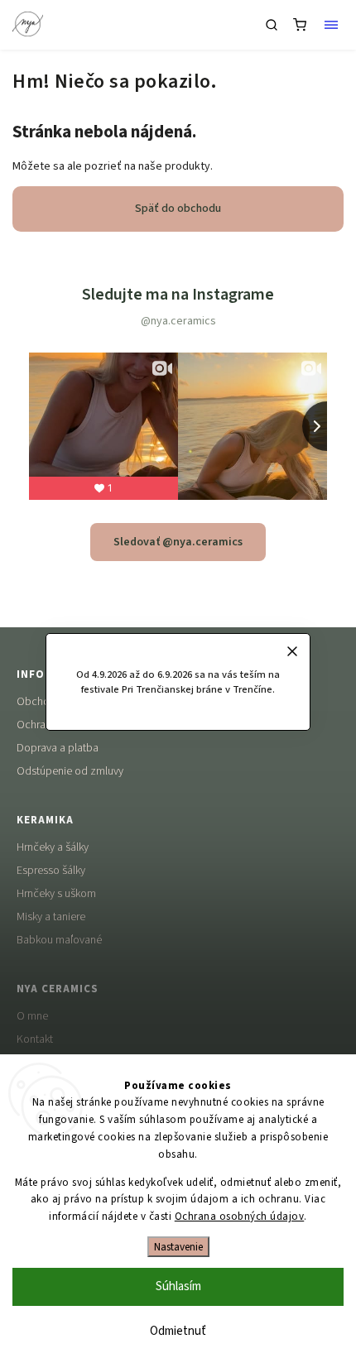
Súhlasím (178, 1286)
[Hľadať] (271, 24)
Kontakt (35, 1039)
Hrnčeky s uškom (56, 893)
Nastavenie (178, 1247)
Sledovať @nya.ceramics (178, 542)
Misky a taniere (51, 917)
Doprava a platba (58, 748)
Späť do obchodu (178, 208)
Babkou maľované (59, 940)
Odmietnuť (178, 1331)
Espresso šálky (51, 870)
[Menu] (331, 24)
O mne (32, 1016)
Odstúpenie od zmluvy (70, 771)
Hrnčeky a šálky (53, 847)
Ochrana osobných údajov (240, 1216)
